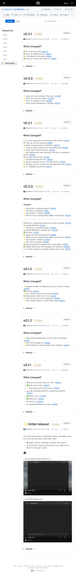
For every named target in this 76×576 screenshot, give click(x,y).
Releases (10, 21)
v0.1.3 (27, 269)
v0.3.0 (28, 78)
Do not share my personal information (38, 567)
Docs (44, 566)
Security (26, 566)
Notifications (47, 9)
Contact (50, 566)
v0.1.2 (27, 320)
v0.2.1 (27, 123)
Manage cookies (58, 566)
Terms (15, 566)
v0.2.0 (28, 186)
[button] (47, 66)
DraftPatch (19, 9)
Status (32, 566)
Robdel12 (8, 9)
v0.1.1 (27, 365)
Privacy (20, 566)
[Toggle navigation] (3, 3)
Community (38, 566)
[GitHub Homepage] (32, 570)
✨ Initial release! (36, 424)
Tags (17, 21)
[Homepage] (38, 3)
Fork (58, 9)
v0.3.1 (27, 34)
